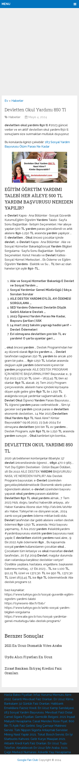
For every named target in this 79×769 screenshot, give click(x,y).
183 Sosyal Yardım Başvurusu (24, 712)
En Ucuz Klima (63, 699)
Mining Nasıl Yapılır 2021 (20, 734)
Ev (6, 100)
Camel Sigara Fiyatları (19, 717)
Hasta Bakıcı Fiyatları (18, 695)
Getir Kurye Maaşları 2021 (47, 739)
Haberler (17, 100)
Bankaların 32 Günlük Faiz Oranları (26, 703)
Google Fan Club (27, 760)
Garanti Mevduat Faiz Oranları (32, 699)
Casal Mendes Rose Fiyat (50, 721)
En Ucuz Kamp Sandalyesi (56, 708)
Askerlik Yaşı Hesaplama (54, 752)
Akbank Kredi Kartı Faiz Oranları (25, 743)
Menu (6, 4)
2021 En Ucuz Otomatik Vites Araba (33, 645)
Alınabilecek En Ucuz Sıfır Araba (38, 747)
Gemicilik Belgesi (46, 717)
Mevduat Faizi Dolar (58, 712)
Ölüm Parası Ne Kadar (34, 146)
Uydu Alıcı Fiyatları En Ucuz (28, 657)
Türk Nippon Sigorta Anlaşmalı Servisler (40, 730)
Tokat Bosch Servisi (50, 734)
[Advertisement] (39, 51)
